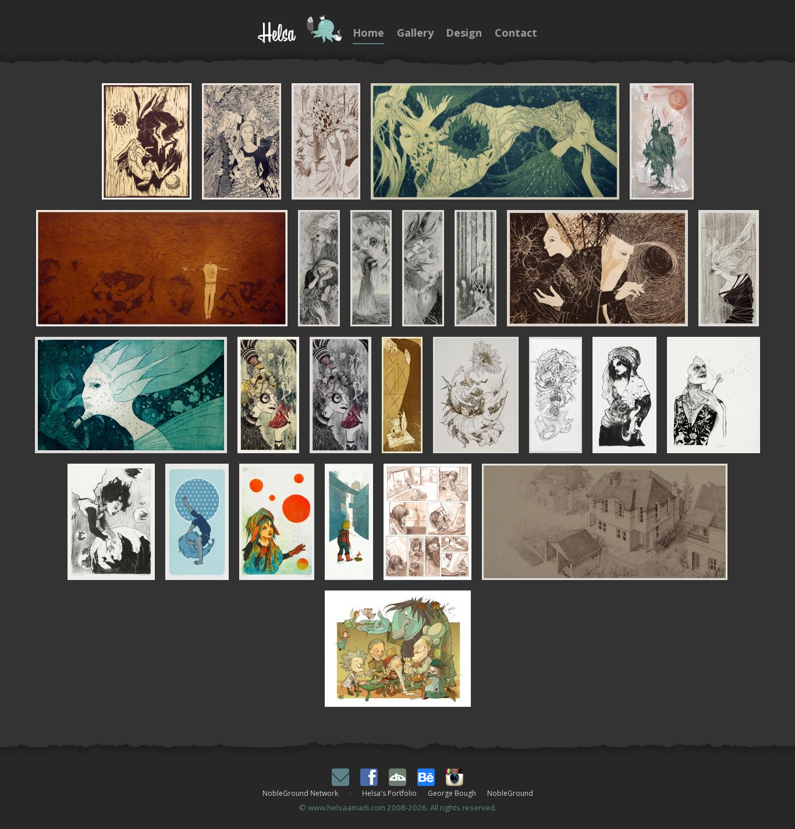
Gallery (415, 33)
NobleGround (510, 793)
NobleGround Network (300, 793)
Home (368, 33)
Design (464, 33)
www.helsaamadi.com (346, 807)
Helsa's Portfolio (389, 793)
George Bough (452, 793)
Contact (516, 33)
